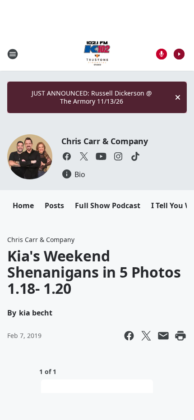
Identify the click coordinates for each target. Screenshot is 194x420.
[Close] (177, 97)
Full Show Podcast (107, 205)
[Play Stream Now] (179, 54)
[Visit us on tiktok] (135, 156)
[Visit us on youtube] (101, 156)
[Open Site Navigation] (12, 54)
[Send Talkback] (161, 54)
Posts (54, 205)
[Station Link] (97, 53)
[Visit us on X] (84, 156)
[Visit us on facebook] (66, 156)
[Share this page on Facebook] (129, 335)
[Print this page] (180, 335)
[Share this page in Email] (163, 335)
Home (23, 205)
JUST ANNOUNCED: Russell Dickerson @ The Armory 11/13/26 (92, 97)
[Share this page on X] (146, 335)
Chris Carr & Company (104, 141)
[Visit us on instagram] (118, 156)
